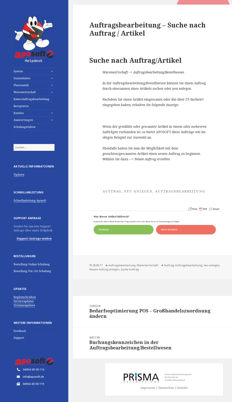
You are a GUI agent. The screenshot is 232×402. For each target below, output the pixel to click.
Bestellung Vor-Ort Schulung (32, 271)
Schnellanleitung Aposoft (30, 200)
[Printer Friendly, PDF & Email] (203, 209)
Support (19, 338)
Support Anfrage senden (34, 238)
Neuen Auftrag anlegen (104, 269)
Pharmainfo (21, 85)
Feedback (20, 331)
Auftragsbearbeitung (121, 265)
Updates (19, 174)
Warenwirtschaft (25, 92)
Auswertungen (23, 120)
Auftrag (169, 265)
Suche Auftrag (130, 269)
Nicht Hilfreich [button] (169, 229)
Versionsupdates (24, 305)
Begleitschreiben (25, 297)
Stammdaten (22, 78)
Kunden (19, 113)
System (18, 71)
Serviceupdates (24, 301)
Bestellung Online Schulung (32, 264)
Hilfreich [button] (104, 229)
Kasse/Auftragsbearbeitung (31, 99)
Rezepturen (21, 106)
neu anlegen (211, 265)
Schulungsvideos (24, 127)
